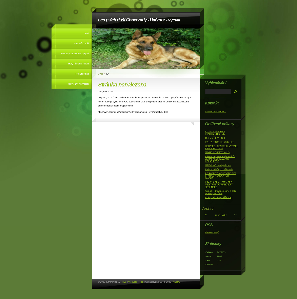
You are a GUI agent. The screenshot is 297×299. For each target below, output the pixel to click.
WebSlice (132, 282)
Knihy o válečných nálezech (219, 169)
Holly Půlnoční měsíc (78, 63)
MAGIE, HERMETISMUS (217, 152)
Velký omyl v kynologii (78, 84)
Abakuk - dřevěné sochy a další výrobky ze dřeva (220, 192)
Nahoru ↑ (177, 282)
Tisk (141, 282)
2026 (224, 215)
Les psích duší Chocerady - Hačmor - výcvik (139, 19)
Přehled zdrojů (212, 232)
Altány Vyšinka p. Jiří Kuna (218, 197)
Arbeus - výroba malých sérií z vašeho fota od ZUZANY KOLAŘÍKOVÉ (220, 158)
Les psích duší (81, 43)
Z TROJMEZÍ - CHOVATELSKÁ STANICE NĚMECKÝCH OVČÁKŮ (220, 175)
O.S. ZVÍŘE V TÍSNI (215, 138)
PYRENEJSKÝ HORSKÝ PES (219, 142)
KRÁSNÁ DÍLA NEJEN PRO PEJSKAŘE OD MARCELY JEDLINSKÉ (219, 184)
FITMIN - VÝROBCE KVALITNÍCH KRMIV (215, 132)
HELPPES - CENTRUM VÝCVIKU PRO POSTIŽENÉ (221, 147)
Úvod (86, 33)
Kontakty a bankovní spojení (75, 53)
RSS (124, 282)
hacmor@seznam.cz (215, 111)
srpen (217, 215)
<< (206, 215)
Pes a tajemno (82, 74)
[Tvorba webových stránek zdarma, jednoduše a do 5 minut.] (119, 282)
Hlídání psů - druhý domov (218, 165)
